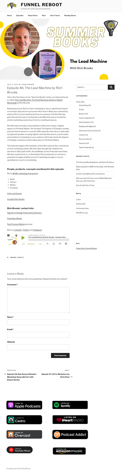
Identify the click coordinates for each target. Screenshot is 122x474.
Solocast (82, 143)
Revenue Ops (84, 139)
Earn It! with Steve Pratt (85, 185)
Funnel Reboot (41, 4)
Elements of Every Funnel (88, 131)
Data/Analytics (84, 122)
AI (80, 110)
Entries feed (80, 204)
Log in (78, 199)
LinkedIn (18, 230)
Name (10, 317)
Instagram (37, 230)
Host (44, 15)
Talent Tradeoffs (85, 147)
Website (11, 342)
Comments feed (82, 208)
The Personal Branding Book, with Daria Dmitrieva (95, 162)
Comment (12, 285)
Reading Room (70, 15)
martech (82, 135)
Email (10, 329)
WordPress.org (82, 213)
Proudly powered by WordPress (18, 468)
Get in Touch (55, 15)
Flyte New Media (14, 218)
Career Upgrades (85, 118)
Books (13, 257)
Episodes (19, 15)
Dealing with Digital (86, 126)
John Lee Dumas (14, 193)
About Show (32, 15)
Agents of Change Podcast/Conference (24, 213)
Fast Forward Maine (16, 224)
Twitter (26, 230)
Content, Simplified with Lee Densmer (90, 174)
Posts (21, 257)
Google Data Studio (16, 199)
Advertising (83, 105)
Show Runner (28, 84)
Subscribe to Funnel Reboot (86, 248)
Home (9, 15)
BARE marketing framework (25, 173)
